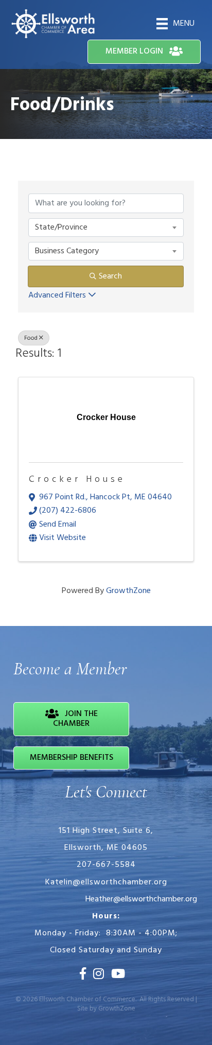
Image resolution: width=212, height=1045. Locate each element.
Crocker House (77, 479)
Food (31, 338)
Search (110, 276)
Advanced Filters (57, 295)
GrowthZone (128, 591)
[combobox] (106, 227)
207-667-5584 (106, 865)
